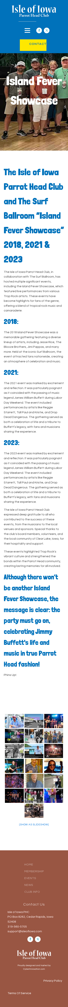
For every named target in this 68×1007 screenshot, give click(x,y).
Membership (34, 871)
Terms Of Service (19, 993)
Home (28, 864)
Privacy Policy (52, 980)
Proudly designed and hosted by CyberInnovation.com (34, 967)
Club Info (32, 891)
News (28, 885)
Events (30, 878)
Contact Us (34, 904)
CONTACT (34, 43)
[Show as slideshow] (34, 824)
